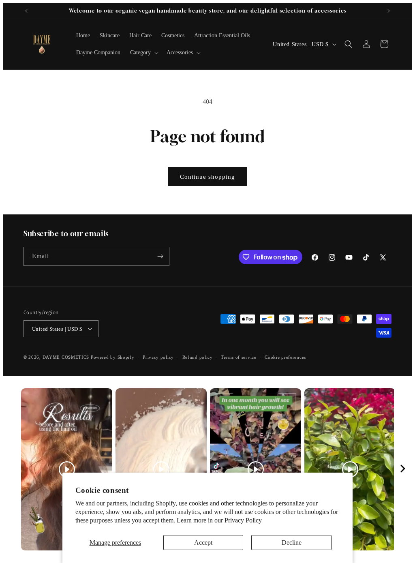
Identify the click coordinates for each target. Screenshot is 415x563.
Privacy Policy (243, 520)
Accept (203, 542)
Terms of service (238, 357)
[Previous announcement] (26, 11)
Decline (292, 542)
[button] (143, 52)
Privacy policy (158, 357)
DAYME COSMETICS (67, 357)
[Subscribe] (160, 256)
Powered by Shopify (113, 357)
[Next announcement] (389, 11)
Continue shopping (207, 176)
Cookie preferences (285, 357)
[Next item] (403, 469)
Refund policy (197, 357)
